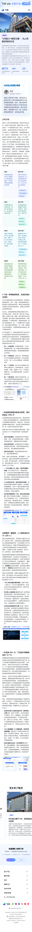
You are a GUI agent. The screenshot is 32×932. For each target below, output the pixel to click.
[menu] (16, 884)
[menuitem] (16, 872)
